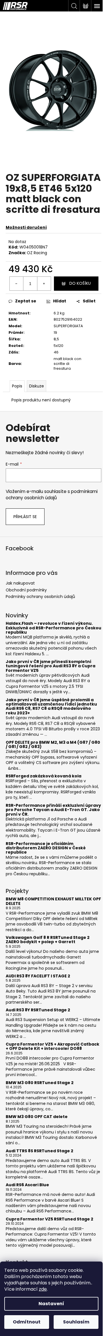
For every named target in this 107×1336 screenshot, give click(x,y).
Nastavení (51, 1303)
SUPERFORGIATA (68, 326)
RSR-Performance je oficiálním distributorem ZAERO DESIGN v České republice (46, 848)
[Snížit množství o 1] (16, 283)
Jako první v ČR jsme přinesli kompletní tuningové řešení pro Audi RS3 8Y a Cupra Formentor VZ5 (50, 666)
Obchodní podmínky (26, 590)
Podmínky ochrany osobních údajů (40, 596)
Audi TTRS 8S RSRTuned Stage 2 (39, 1151)
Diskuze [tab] (36, 386)
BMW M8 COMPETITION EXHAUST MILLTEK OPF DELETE (53, 901)
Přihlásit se (25, 517)
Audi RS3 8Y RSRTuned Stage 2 (38, 1010)
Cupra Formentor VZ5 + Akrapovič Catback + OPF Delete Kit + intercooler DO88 (52, 1046)
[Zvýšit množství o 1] (44, 283)
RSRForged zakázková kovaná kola (43, 776)
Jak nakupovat (20, 583)
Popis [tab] (17, 386)
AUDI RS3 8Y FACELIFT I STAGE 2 (38, 976)
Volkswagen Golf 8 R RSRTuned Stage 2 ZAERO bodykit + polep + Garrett (48, 939)
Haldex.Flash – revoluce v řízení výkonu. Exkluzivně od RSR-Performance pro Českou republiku (53, 627)
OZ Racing (37, 253)
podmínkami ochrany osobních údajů (52, 494)
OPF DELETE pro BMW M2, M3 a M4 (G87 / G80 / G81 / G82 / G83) (53, 744)
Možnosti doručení (26, 227)
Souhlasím (76, 1322)
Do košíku (80, 283)
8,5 (56, 339)
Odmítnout (27, 1322)
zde (43, 1289)
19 (55, 332)
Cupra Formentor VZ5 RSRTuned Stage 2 (49, 1219)
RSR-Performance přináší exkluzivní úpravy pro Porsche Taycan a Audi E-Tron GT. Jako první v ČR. (53, 809)
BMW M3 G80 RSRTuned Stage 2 (40, 1083)
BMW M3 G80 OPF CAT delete (37, 1117)
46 (56, 352)
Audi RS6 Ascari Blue (27, 1185)
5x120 (58, 345)
